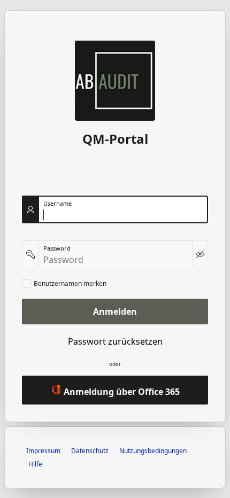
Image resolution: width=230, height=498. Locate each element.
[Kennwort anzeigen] (200, 254)
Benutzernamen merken (70, 283)
